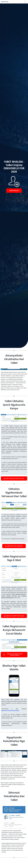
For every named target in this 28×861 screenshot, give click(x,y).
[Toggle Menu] (25, 1)
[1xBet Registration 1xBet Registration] (5, 1)
